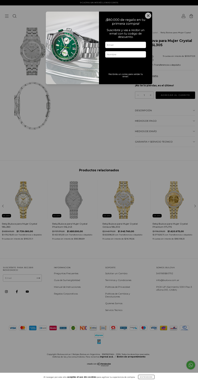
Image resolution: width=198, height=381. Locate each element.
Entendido (146, 377)
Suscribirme (125, 66)
